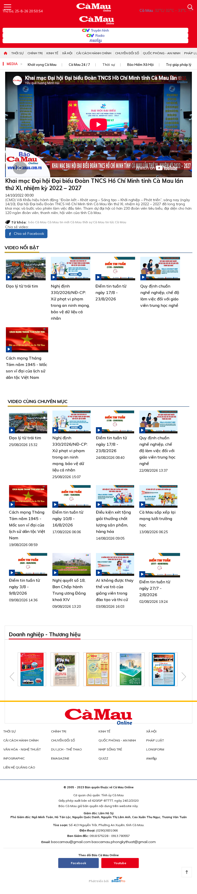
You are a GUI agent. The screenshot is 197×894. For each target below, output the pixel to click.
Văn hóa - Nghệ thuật (22, 749)
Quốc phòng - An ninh (161, 53)
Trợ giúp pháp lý (178, 64)
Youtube (120, 863)
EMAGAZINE (60, 758)
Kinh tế (52, 53)
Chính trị (35, 53)
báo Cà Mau (37, 222)
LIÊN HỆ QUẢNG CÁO (19, 767)
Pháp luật (155, 740)
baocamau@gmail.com (71, 841)
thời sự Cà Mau (93, 222)
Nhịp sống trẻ (110, 749)
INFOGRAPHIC (14, 758)
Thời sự (17, 53)
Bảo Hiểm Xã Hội (140, 64)
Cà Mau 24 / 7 (79, 64)
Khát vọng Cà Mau (42, 64)
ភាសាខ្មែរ (96, 40)
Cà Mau (53, 222)
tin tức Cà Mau (115, 222)
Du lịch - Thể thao (66, 749)
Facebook (78, 863)
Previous (12, 676)
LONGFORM (155, 749)
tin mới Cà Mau (71, 222)
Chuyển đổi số (127, 53)
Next (184, 676)
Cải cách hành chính (93, 53)
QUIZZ (103, 758)
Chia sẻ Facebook (28, 233)
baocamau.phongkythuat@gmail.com (124, 841)
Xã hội (67, 53)
